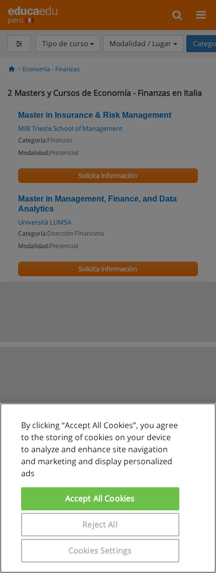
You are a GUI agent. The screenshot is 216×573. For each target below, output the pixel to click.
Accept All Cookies (100, 498)
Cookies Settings (100, 550)
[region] (108, 488)
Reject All (100, 524)
